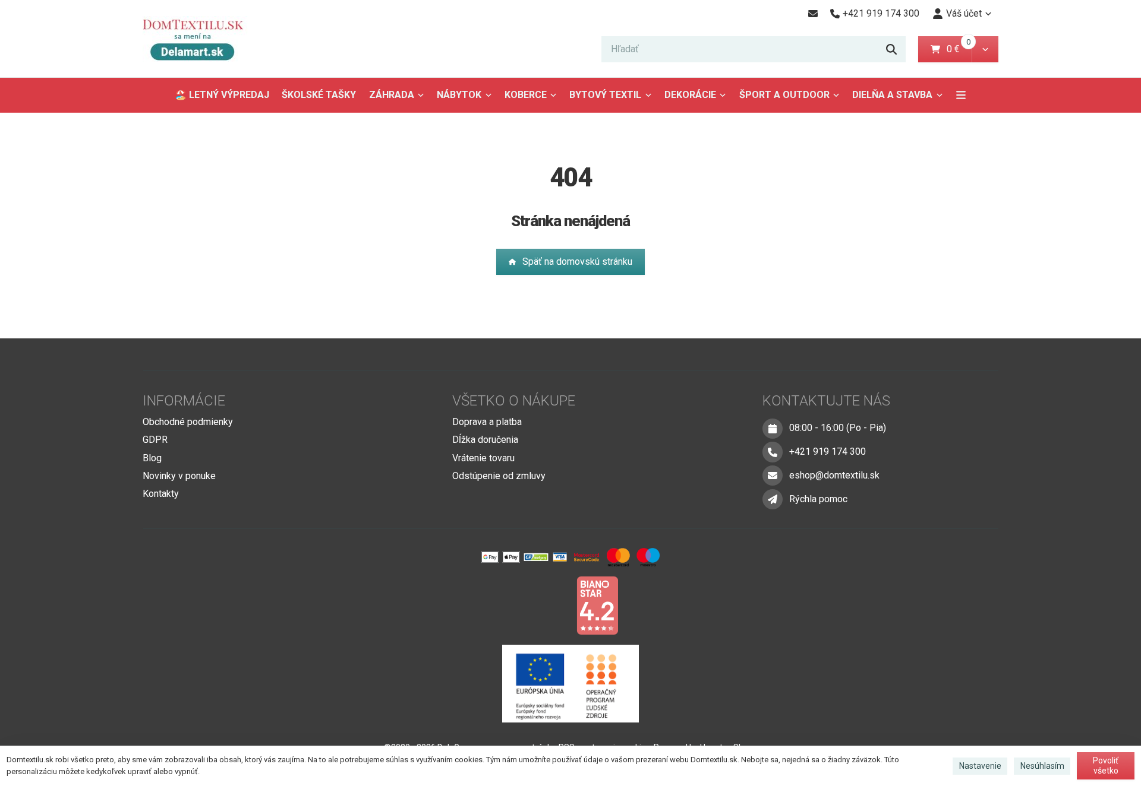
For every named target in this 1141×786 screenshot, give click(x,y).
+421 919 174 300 (827, 451)
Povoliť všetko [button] (1105, 766)
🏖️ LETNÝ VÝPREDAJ (222, 94)
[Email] (813, 13)
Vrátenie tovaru (483, 458)
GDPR (155, 439)
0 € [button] (958, 49)
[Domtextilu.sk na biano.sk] (597, 604)
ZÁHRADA (391, 94)
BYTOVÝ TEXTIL (605, 94)
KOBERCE (526, 94)
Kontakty (161, 493)
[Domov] (202, 39)
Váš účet (964, 13)
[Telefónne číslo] (772, 452)
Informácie (184, 400)
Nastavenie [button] (980, 766)
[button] (985, 49)
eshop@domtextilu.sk (834, 475)
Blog (152, 458)
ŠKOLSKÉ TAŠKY (319, 94)
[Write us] (772, 499)
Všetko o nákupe (513, 400)
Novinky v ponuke (179, 475)
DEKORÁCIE (690, 94)
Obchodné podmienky (188, 421)
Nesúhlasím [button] (1042, 766)
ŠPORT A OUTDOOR (784, 94)
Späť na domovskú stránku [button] (577, 261)
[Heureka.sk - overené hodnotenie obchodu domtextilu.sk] (547, 604)
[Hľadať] (891, 49)
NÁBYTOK (459, 94)
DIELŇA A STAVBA (892, 94)
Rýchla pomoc (818, 499)
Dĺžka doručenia (485, 439)
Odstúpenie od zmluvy (499, 475)
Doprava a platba (487, 421)
